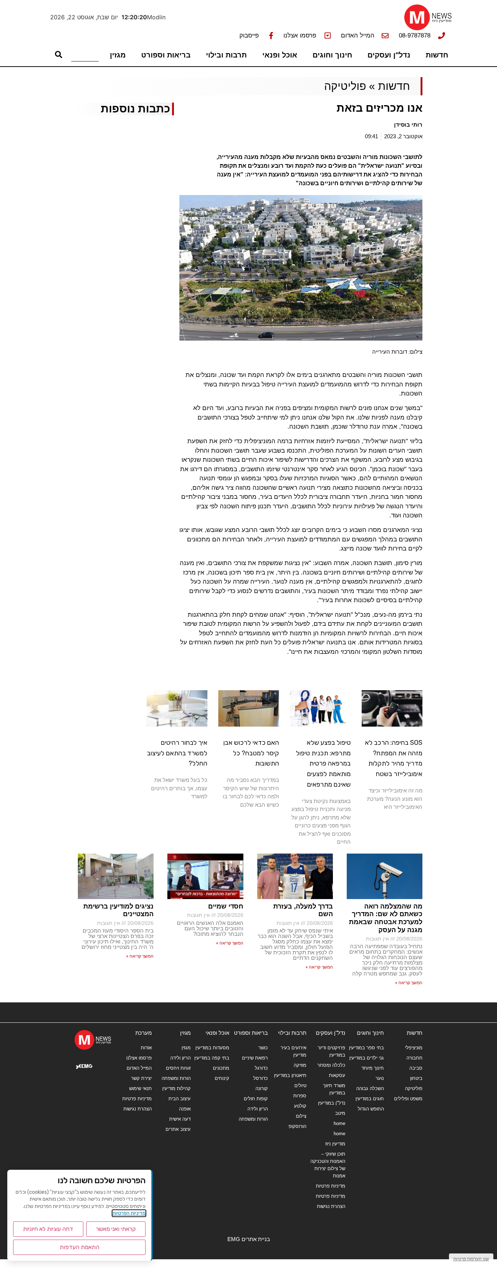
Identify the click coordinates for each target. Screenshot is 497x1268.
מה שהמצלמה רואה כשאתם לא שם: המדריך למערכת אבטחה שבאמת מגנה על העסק (385, 918)
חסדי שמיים (225, 906)
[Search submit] (58, 54)
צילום (301, 1116)
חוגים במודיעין (369, 1098)
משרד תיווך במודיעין (334, 1089)
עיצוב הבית (179, 1098)
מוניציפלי (413, 1047)
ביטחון (416, 1078)
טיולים (300, 1085)
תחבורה (414, 1058)
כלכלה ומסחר (331, 1065)
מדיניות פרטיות (330, 1186)
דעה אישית (179, 1119)
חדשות (437, 55)
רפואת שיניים (255, 1058)
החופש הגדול (371, 1109)
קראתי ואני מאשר (116, 1228)
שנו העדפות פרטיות (471, 1258)
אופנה (184, 1109)
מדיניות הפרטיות (129, 1213)
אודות (146, 1047)
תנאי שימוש (140, 1088)
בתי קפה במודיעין (211, 1058)
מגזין (118, 55)
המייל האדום (139, 1068)
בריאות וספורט (166, 55)
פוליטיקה (345, 86)
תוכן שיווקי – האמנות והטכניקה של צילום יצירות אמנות (327, 1164)
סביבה (415, 1068)
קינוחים (222, 1078)
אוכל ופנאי (279, 55)
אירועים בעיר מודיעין (293, 1051)
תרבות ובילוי (226, 55)
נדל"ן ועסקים (388, 55)
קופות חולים (256, 1098)
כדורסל (260, 1078)
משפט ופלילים (408, 1098)
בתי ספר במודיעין (366, 1047)
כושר (263, 1047)
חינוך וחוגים (332, 55)
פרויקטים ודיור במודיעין (331, 1051)
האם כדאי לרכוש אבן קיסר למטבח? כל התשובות (251, 753)
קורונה (261, 1088)
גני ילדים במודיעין (366, 1058)
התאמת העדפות (79, 1247)
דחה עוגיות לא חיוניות (48, 1228)
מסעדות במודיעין (212, 1047)
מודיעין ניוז (335, 1143)
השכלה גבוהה (370, 1088)
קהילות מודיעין (176, 1088)
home (339, 1123)
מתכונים (221, 1068)
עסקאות (337, 1075)
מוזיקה (300, 1065)
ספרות (299, 1095)
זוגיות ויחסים (178, 1068)
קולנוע (300, 1106)
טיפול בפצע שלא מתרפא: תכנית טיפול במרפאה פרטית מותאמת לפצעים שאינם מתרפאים (323, 763)
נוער (379, 1078)
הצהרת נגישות (331, 1206)
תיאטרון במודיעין (290, 1075)
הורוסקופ (297, 1126)
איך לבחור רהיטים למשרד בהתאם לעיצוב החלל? (177, 753)
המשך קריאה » (408, 982)
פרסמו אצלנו (139, 1058)
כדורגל (261, 1068)
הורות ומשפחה (253, 1119)
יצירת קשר (141, 1078)
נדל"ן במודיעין (331, 1103)
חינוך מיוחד (372, 1068)
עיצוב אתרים (178, 1129)
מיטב (340, 1113)
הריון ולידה (257, 1109)
